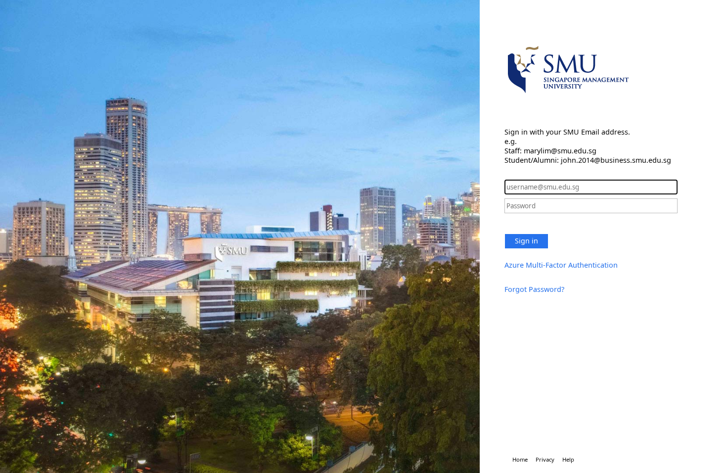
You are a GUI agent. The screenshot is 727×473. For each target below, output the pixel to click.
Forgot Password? (534, 289)
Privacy (545, 459)
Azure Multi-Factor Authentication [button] (561, 265)
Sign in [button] (526, 240)
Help (568, 459)
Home (520, 459)
